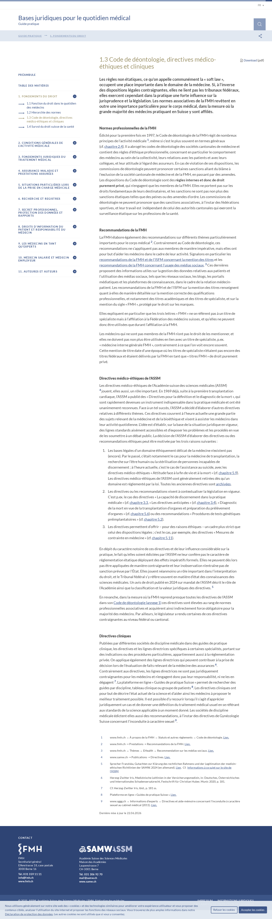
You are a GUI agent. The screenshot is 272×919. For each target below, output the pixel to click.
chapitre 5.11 (162, 538)
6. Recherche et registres (39, 198)
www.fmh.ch (25, 881)
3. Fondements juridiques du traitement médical (42, 158)
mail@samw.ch (88, 878)
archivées (223, 484)
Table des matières (33, 85)
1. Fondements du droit (68, 35)
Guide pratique (30, 35)
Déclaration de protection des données (29, 914)
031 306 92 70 (93, 874)
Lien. (226, 737)
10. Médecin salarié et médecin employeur (43, 259)
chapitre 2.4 (113, 146)
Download (250, 60)
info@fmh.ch (25, 877)
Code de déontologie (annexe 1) (137, 602)
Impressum (205, 900)
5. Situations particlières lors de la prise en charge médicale (43, 186)
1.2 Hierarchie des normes (44, 112)
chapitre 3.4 (206, 502)
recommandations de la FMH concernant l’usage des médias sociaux (151, 265)
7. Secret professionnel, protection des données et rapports (40, 212)
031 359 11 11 (32, 874)
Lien (178, 767)
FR (261, 5)
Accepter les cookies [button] (252, 909)
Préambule (27, 74)
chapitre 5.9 (228, 473)
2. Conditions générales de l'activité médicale (40, 144)
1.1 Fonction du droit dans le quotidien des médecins (51, 105)
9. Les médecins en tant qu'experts (37, 245)
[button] (126, 914)
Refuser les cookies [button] (224, 909)
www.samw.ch (87, 881)
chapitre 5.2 (153, 519)
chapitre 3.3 (139, 502)
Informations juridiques (235, 900)
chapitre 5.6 (140, 513)
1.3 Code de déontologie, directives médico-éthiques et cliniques (49, 119)
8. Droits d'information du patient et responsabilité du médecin (41, 229)
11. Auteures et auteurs (37, 271)
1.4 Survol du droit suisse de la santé (50, 126)
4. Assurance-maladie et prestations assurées (38, 172)
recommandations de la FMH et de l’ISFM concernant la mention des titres (156, 259)
